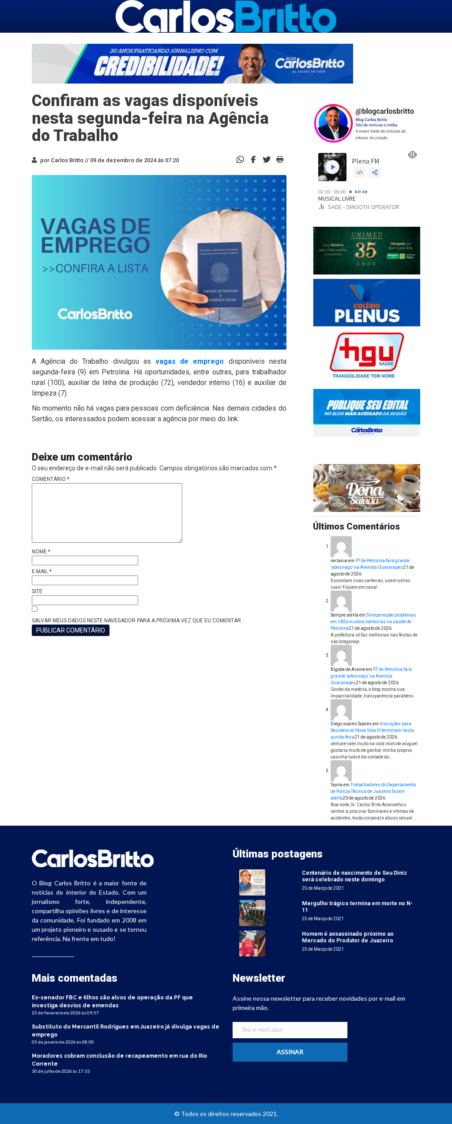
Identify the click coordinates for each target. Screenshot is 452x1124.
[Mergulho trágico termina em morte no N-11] (252, 912)
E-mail (42, 571)
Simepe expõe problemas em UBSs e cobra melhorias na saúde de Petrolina (373, 622)
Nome (41, 552)
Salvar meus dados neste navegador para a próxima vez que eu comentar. (137, 620)
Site (37, 591)
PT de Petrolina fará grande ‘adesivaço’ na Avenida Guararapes (371, 676)
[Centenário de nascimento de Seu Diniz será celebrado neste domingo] (252, 882)
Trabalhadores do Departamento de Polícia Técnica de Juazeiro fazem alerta (373, 791)
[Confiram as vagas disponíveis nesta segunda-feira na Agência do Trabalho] (253, 159)
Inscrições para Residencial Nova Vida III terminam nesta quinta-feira (372, 730)
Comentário (50, 479)
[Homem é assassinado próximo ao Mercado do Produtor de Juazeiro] (252, 943)
